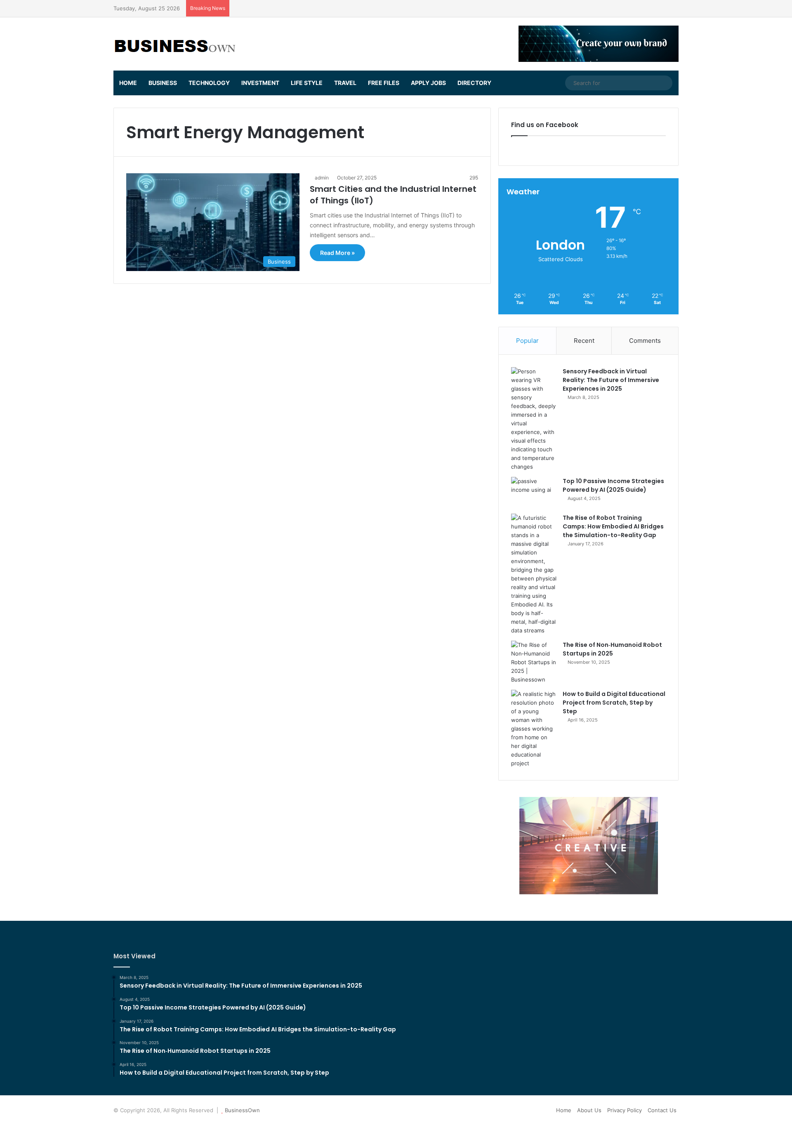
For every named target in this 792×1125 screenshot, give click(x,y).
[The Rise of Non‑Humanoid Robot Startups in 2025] (533, 662)
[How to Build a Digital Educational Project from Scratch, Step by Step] (533, 729)
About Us (589, 1110)
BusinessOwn (242, 1110)
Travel (345, 82)
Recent (584, 340)
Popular (527, 340)
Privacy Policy (624, 1110)
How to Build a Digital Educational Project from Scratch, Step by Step (614, 702)
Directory (474, 82)
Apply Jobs (428, 82)
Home (128, 82)
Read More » (337, 252)
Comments (645, 340)
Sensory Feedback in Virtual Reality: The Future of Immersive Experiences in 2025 (611, 380)
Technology (209, 82)
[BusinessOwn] (175, 44)
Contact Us (662, 1110)
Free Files (383, 82)
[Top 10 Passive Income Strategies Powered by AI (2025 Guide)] (533, 492)
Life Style (307, 82)
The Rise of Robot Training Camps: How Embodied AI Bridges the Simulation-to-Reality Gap (613, 526)
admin (322, 178)
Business (162, 82)
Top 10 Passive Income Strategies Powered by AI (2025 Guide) (613, 485)
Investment (260, 82)
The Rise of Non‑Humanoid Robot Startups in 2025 (612, 649)
